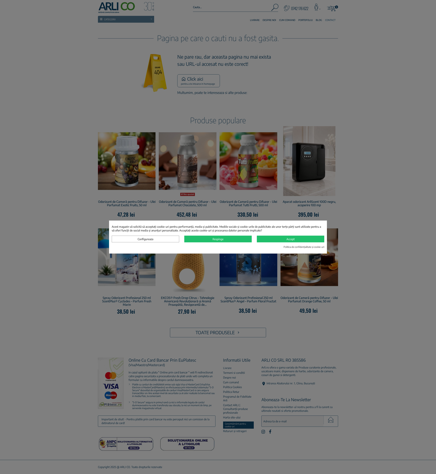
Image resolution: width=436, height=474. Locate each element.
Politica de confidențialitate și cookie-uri (304, 246)
